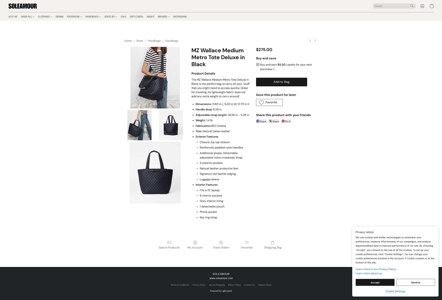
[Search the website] (412, 5)
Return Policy (234, 284)
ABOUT (150, 16)
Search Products (169, 247)
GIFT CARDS (136, 16)
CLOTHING (44, 16)
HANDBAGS (92, 16)
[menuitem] (310, 40)
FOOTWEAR (73, 16)
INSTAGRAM (180, 16)
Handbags (154, 41)
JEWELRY (110, 16)
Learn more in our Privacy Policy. (376, 269)
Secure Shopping (217, 284)
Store (139, 41)
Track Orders (221, 247)
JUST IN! (12, 16)
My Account (195, 247)
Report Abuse (264, 284)
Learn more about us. (369, 273)
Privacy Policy (199, 284)
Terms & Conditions (180, 284)
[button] (22, 6)
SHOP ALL (27, 16)
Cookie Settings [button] (395, 291)
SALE (123, 16)
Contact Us (249, 284)
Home (128, 41)
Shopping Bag (273, 247)
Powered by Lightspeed (221, 290)
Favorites (247, 247)
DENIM (59, 16)
